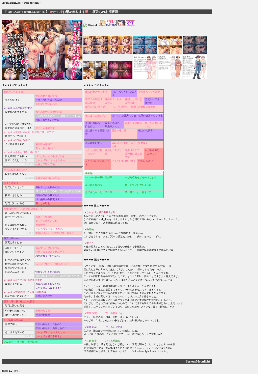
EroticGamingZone (12, 2)
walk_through (31, 2)
